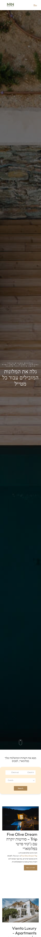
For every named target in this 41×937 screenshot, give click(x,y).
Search (20, 788)
